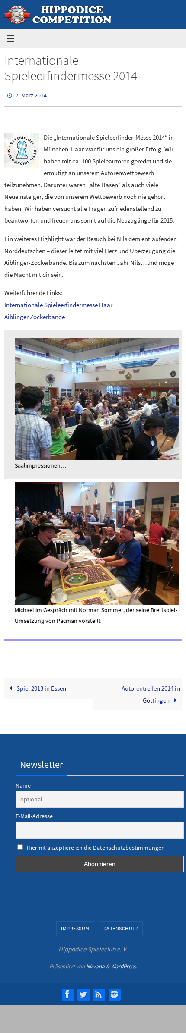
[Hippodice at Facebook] (67, 992)
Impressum (75, 926)
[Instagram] (114, 992)
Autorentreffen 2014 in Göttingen (151, 692)
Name (23, 783)
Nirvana (95, 964)
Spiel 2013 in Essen (40, 686)
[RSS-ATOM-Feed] (98, 992)
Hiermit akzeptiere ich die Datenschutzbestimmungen (96, 846)
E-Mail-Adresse (34, 814)
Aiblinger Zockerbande (34, 315)
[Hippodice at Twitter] (83, 992)
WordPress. (124, 964)
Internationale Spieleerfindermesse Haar (58, 302)
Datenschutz (120, 926)
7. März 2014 (31, 95)
